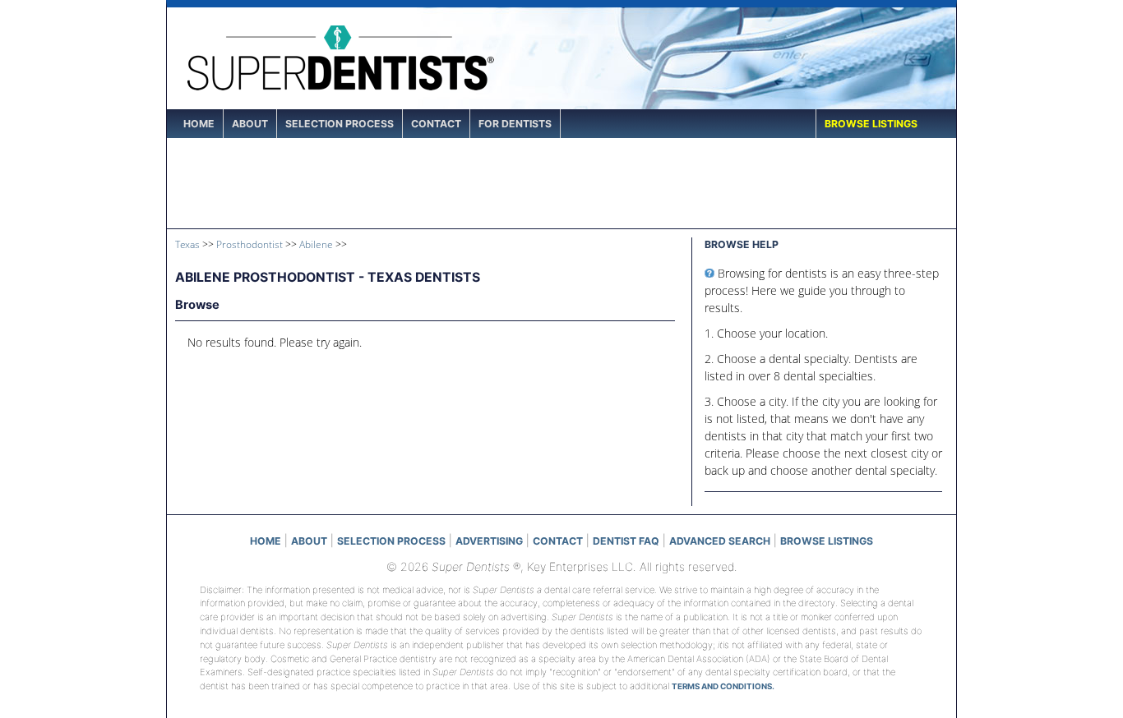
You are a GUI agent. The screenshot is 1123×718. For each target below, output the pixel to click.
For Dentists (515, 123)
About (250, 123)
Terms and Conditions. (723, 686)
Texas (187, 244)
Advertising (489, 541)
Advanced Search (719, 541)
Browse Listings (871, 123)
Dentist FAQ (626, 541)
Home (199, 123)
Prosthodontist (249, 244)
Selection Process (339, 123)
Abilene (316, 244)
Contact (436, 123)
